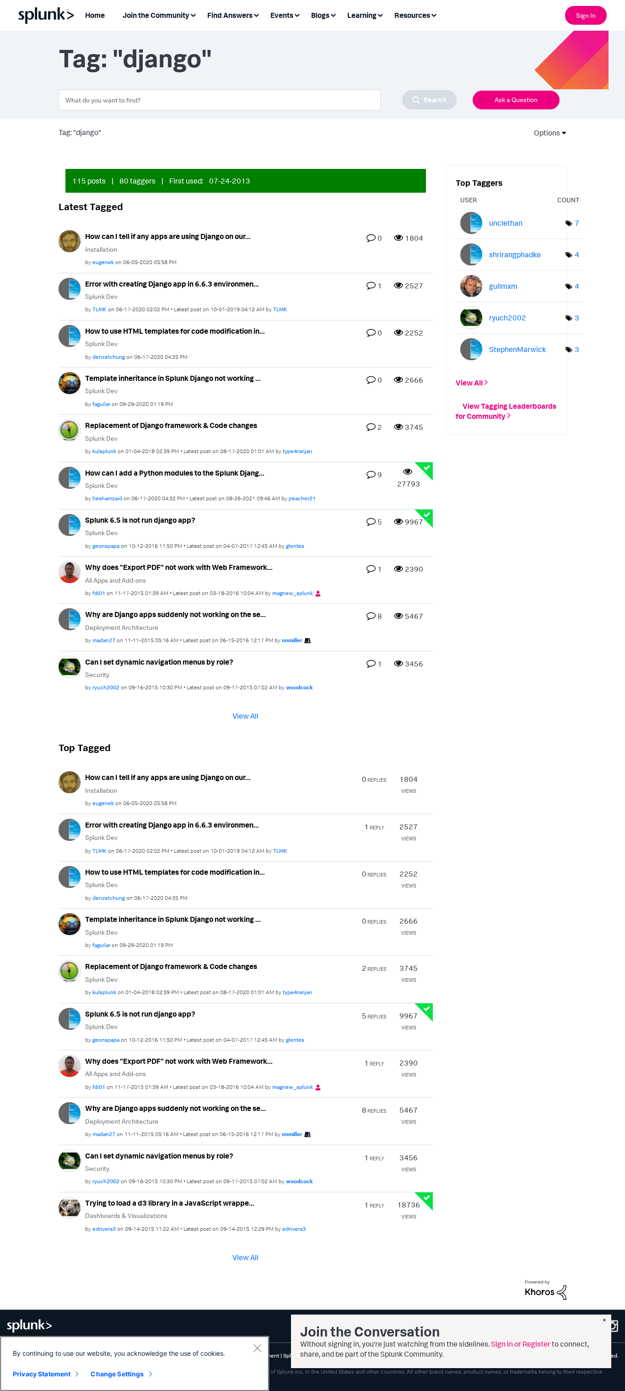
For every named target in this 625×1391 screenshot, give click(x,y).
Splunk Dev (101, 296)
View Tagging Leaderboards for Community (506, 410)
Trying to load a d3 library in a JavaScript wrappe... (169, 1202)
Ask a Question (516, 99)
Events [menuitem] (281, 15)
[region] (134, 1363)
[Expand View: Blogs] (333, 14)
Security (97, 674)
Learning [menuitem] (362, 15)
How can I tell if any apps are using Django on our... (168, 236)
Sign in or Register (520, 1343)
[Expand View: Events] (297, 14)
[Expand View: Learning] (380, 14)
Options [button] (544, 132)
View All (245, 715)
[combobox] (258, 99)
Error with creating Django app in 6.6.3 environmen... (172, 283)
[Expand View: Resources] (433, 14)
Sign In (586, 15)
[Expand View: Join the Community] (193, 14)
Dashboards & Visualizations (126, 1215)
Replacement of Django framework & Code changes (171, 425)
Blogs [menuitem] (320, 15)
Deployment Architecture (121, 627)
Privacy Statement (41, 1374)
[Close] (257, 1348)
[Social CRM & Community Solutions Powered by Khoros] (545, 1289)
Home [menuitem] (95, 15)
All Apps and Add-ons (115, 580)
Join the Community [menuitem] (156, 15)
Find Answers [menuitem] (230, 15)
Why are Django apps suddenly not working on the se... (175, 614)
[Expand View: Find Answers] (256, 14)
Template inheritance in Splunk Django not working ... (173, 378)
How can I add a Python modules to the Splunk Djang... (174, 472)
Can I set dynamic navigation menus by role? (159, 661)
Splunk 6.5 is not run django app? (140, 520)
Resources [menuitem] (412, 15)
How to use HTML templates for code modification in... (175, 331)
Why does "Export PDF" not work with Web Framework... (179, 567)
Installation (101, 249)
